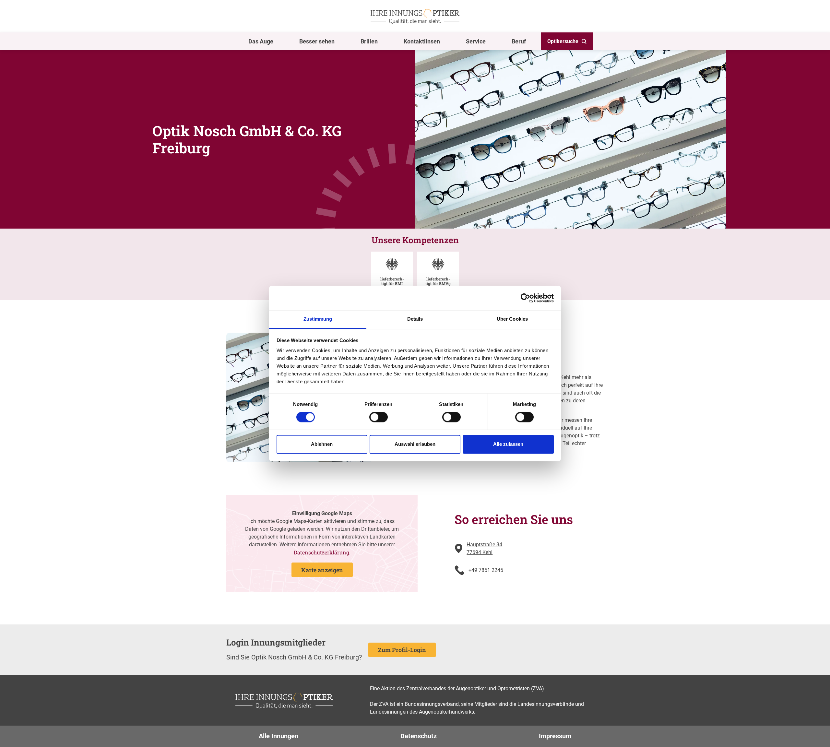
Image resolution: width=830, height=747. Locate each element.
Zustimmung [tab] (317, 319)
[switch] (378, 417)
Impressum (555, 736)
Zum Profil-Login (402, 650)
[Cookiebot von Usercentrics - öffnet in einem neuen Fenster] (525, 298)
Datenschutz (418, 736)
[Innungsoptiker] (415, 16)
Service (476, 41)
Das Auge (260, 41)
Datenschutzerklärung (321, 552)
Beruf (519, 41)
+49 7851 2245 (485, 570)
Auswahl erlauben (415, 444)
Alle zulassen (508, 444)
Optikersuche (562, 41)
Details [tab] (415, 319)
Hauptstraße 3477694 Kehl (484, 548)
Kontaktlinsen (422, 41)
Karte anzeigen (322, 570)
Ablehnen (322, 444)
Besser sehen (317, 41)
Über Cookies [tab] (512, 319)
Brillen (369, 41)
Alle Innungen (278, 736)
